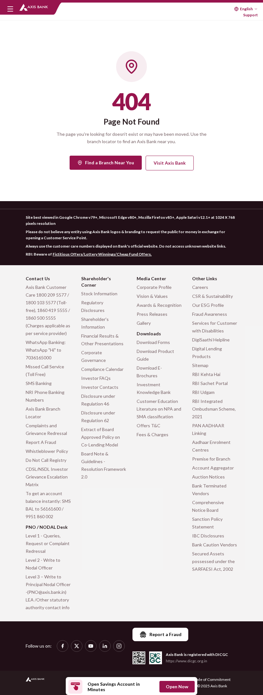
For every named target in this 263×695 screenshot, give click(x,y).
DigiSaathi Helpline (211, 339)
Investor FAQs (96, 378)
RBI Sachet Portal (210, 383)
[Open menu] (10, 9)
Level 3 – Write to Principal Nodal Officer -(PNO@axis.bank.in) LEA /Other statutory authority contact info (48, 592)
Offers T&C (148, 425)
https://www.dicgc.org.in (186, 660)
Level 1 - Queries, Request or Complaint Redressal (48, 543)
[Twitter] (76, 646)
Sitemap (200, 365)
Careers (200, 287)
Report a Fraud (165, 634)
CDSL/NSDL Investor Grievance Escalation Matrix (47, 476)
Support (250, 14)
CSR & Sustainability (212, 296)
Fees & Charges (152, 434)
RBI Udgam (203, 392)
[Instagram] (119, 646)
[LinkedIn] (105, 646)
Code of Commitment (212, 679)
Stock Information (99, 293)
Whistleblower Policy (47, 451)
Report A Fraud (41, 442)
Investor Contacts (99, 387)
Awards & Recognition (159, 305)
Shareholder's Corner (96, 282)
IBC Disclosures (208, 535)
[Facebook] (62, 646)
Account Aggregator (213, 467)
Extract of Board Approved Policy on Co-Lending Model (100, 437)
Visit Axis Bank (170, 163)
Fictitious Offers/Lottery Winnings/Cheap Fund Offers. (102, 254)
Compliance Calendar (102, 369)
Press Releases (152, 314)
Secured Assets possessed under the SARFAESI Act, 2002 (213, 561)
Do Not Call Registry (46, 460)
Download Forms (153, 342)
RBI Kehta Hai (206, 374)
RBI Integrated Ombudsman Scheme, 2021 (214, 408)
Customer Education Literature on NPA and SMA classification (159, 408)
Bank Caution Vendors (214, 544)
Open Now (177, 686)
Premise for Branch (211, 459)
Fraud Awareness (209, 314)
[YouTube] (91, 646)
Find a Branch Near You (109, 162)
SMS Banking (39, 383)
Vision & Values (152, 296)
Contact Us (38, 278)
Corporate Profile (154, 287)
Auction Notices (208, 476)
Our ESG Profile (208, 305)
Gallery (144, 323)
